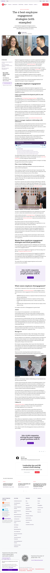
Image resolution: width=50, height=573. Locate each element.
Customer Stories (40, 507)
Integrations (27, 505)
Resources (31, 4)
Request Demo (30, 277)
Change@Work (40, 505)
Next (48, 485)
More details (11, 567)
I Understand (10, 569)
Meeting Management (17, 529)
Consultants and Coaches (30, 524)
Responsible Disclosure (39, 569)
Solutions (16, 498)
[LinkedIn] (39, 451)
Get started (45, 4)
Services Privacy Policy (23, 569)
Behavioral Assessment (17, 514)
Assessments (15, 4)
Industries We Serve (29, 520)
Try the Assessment (7, 83)
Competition (28, 522)
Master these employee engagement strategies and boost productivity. (7, 65)
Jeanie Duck (38, 69)
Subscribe (37, 472)
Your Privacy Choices (22, 570)
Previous (1, 485)
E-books (27, 503)
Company (39, 498)
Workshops (27, 513)
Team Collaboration (17, 531)
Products (9, 4)
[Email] (43, 451)
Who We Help (21, 4)
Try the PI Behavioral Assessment (37, 560)
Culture (39, 503)
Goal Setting (16, 527)
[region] (10, 566)
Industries (26, 4)
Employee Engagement (24, 9)
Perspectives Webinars (29, 515)
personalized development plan (35, 117)
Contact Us (39, 509)
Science (35, 4)
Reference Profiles (29, 511)
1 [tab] (23, 491)
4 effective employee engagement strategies (7, 62)
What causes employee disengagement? (5, 69)
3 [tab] (26, 491)
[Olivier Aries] (17, 457)
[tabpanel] (9, 485)
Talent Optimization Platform (6, 499)
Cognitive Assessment (17, 516)
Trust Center (31, 569)
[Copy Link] (45, 451)
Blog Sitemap (29, 570)
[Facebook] (41, 451)
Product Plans (6, 559)
